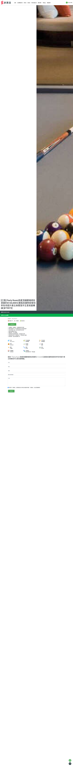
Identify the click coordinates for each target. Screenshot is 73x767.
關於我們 (39, 2)
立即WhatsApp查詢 (4, 315)
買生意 (25, 2)
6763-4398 (70, 2)
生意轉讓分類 (19, 2)
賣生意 (29, 2)
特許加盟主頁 (34, 2)
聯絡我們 (48, 2)
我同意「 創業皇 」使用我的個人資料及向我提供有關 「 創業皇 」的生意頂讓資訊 (24, 387)
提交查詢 (11, 391)
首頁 (15, 2)
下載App (44, 2)
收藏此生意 (12, 324)
